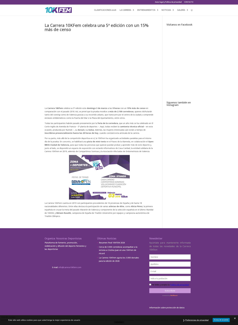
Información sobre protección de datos (167, 307)
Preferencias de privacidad (197, 320)
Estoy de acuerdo (221, 320)
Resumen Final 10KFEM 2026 (112, 242)
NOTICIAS (166, 10)
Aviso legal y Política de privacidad (168, 2)
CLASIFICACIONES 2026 (105, 10)
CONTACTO (188, 2)
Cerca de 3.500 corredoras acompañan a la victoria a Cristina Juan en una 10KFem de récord (118, 250)
